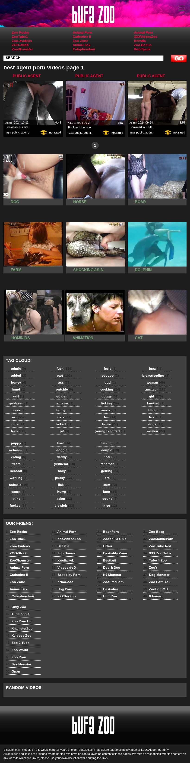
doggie (64, 450)
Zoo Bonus (143, 45)
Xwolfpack (142, 49)
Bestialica (108, 589)
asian (64, 498)
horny (64, 410)
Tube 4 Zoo (155, 560)
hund (18, 389)
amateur (156, 389)
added (18, 375)
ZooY (150, 567)
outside (64, 389)
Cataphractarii (84, 49)
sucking (110, 389)
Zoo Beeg (153, 531)
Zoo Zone (80, 41)
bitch (155, 410)
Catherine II (82, 36)
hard (64, 443)
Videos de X (64, 567)
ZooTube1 (20, 36)
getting (110, 471)
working (19, 478)
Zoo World (17, 650)
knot (110, 491)
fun (110, 417)
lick (64, 485)
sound (110, 498)
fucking (110, 443)
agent (24, 132)
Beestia (140, 41)
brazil (156, 368)
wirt (18, 396)
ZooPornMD (155, 589)
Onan (13, 671)
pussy (64, 478)
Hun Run (107, 596)
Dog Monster (156, 575)
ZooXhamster (22, 49)
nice (110, 505)
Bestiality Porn (66, 575)
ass (64, 382)
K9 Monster (109, 575)
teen (18, 431)
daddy (64, 457)
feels (110, 368)
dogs (155, 424)
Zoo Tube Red (157, 546)
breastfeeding (155, 375)
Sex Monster (18, 664)
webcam (18, 450)
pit (64, 431)
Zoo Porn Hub (20, 621)
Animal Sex (81, 45)
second (18, 471)
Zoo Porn (16, 657)
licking (110, 403)
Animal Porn (82, 32)
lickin (156, 417)
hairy (64, 471)
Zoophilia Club (112, 539)
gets (64, 417)
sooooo (110, 375)
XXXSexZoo (64, 596)
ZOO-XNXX (20, 45)
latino (19, 498)
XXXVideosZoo (145, 36)
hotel (110, 457)
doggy (110, 396)
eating (18, 457)
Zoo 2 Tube (17, 643)
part (64, 375)
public (16, 132)
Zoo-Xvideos (22, 41)
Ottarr (104, 546)
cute (18, 424)
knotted (156, 403)
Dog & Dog (108, 567)
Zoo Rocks (20, 32)
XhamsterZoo (19, 628)
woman (156, 382)
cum (110, 485)
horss (19, 410)
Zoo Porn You (157, 582)
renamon (110, 464)
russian (110, 410)
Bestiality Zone (112, 553)
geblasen (18, 403)
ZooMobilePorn (158, 539)
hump (64, 491)
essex (18, 491)
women (156, 431)
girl (156, 396)
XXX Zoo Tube (157, 553)
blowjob (64, 505)
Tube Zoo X (18, 614)
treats (19, 464)
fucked (19, 505)
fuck (64, 368)
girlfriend (64, 464)
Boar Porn (108, 531)
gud (110, 382)
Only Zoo (16, 607)
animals (18, 485)
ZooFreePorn (110, 582)
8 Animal (152, 596)
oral (110, 478)
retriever (64, 403)
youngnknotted (110, 431)
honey (18, 382)
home (110, 424)
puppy (18, 443)
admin (18, 368)
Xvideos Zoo (19, 635)
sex (18, 417)
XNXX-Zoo (62, 582)
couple (110, 450)
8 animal (95, 14)
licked (64, 424)
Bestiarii (106, 560)
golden (64, 396)
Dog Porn (62, 589)
